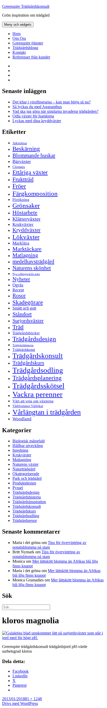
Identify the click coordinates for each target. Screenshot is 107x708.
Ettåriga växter (30, 172)
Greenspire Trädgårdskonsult (25, 6)
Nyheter (21, 279)
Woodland (21, 418)
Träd (18, 327)
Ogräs (17, 285)
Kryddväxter (26, 230)
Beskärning (26, 148)
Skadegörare (27, 302)
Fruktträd (23, 179)
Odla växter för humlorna (33, 116)
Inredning (20, 450)
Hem (16, 33)
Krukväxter (23, 224)
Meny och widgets (17, 25)
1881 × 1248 (31, 699)
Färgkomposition (35, 193)
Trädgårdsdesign (34, 338)
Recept (18, 290)
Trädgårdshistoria (23, 345)
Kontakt (19, 52)
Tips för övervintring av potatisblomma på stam (49, 544)
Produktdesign (24, 483)
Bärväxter (21, 161)
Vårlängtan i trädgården (46, 412)
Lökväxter (25, 236)
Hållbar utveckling (27, 445)
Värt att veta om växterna (33, 401)
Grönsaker (26, 205)
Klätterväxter (26, 219)
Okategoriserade (25, 473)
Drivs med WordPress (20, 703)
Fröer (19, 186)
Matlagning (25, 255)
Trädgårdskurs (28, 363)
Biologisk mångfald (28, 441)
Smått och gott (24, 308)
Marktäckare (27, 249)
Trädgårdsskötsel (38, 386)
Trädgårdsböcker (26, 333)
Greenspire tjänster (27, 43)
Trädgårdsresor (24, 520)
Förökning (20, 199)
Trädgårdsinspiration (29, 502)
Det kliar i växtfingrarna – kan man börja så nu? (51, 102)
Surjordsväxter (28, 320)
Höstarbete (24, 212)
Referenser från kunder (31, 57)
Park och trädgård (27, 478)
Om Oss (19, 38)
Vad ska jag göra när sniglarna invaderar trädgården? (55, 111)
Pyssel (17, 488)
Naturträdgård (23, 469)
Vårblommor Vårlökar (27, 406)
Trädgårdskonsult (37, 356)
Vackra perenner (37, 394)
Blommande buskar (33, 155)
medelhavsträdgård (33, 261)
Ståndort (22, 314)
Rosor (19, 295)
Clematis (18, 167)
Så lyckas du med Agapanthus (37, 106)
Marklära (20, 243)
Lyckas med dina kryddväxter (36, 121)
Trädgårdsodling (37, 370)
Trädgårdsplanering (37, 378)
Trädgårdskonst (23, 350)
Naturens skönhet (31, 268)
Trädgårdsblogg (25, 47)
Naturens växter (25, 464)
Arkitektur (19, 143)
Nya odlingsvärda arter (26, 274)
